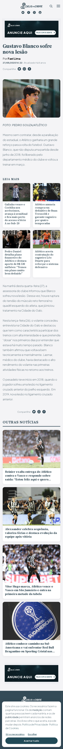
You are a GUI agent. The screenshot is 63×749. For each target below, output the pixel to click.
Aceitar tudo (31, 740)
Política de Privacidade (35, 724)
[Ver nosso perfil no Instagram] (34, 12)
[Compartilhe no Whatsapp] (24, 69)
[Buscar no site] (51, 6)
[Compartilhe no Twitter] (19, 69)
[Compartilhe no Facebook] (29, 69)
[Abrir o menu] (58, 6)
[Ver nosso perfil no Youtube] (40, 12)
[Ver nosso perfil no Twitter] (23, 12)
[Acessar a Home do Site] (31, 6)
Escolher (32, 734)
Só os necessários (15, 734)
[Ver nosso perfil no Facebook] (28, 12)
